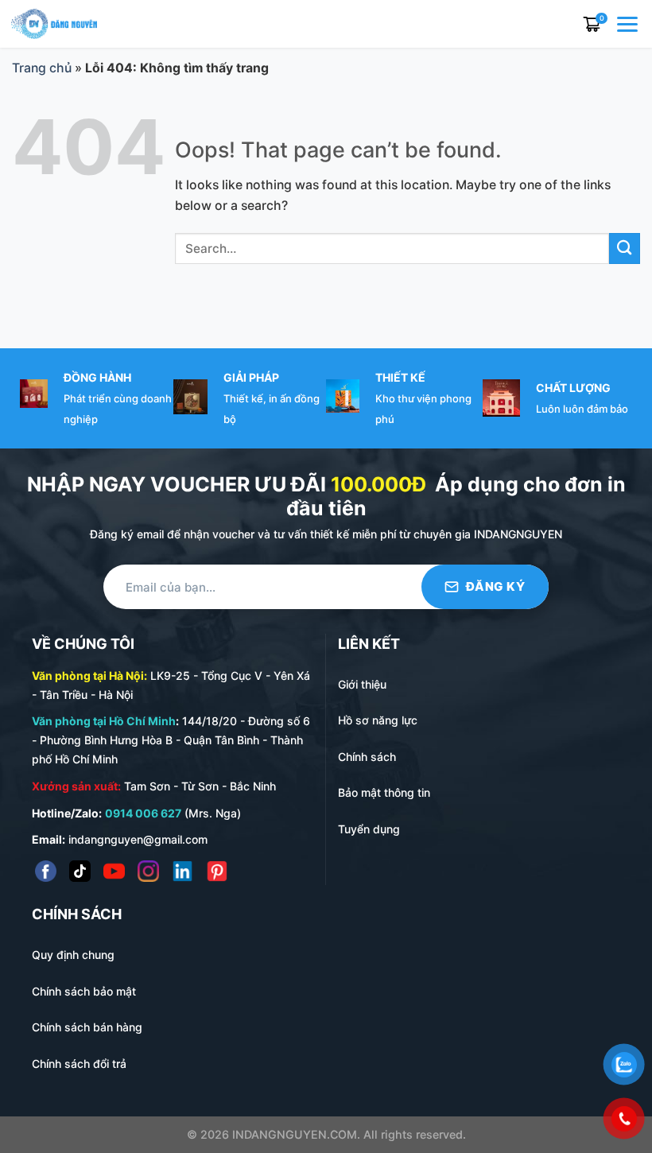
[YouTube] (114, 871)
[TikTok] (80, 871)
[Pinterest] (217, 871)
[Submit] (624, 248)
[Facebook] (46, 871)
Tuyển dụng (369, 829)
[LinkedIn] (182, 871)
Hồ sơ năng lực (377, 720)
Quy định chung (73, 954)
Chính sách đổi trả (79, 1063)
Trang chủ (42, 68)
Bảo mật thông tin (384, 792)
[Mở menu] (629, 24)
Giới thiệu (362, 684)
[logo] (54, 22)
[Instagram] (148, 871)
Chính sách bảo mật (84, 991)
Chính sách (367, 756)
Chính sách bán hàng (87, 1027)
